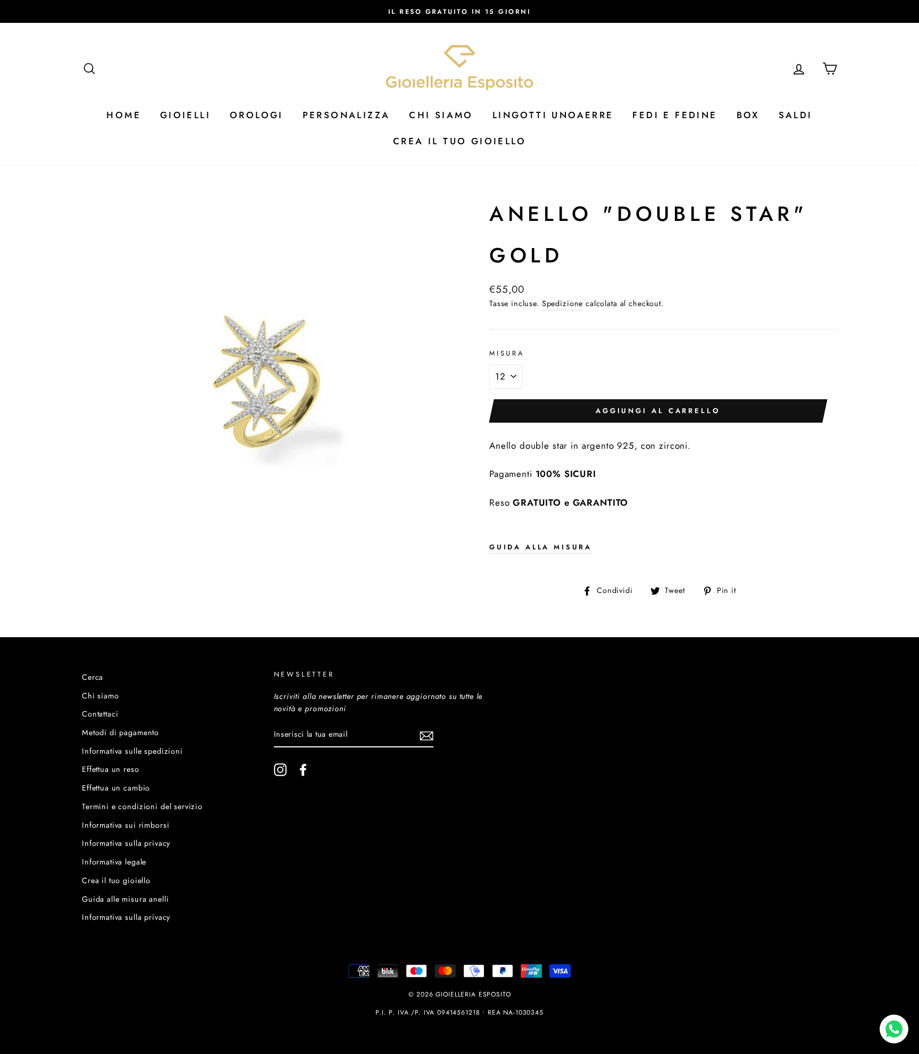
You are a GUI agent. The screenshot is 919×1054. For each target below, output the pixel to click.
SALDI (796, 115)
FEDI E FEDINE (674, 115)
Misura (506, 353)
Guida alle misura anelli (125, 899)
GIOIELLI (185, 115)
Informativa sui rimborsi (125, 825)
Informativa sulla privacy (126, 843)
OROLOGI (256, 115)
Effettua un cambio (116, 788)
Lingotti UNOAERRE (553, 115)
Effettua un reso (110, 769)
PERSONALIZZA (346, 115)
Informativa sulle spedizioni (132, 751)
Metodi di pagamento (120, 732)
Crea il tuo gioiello (116, 880)
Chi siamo (100, 695)
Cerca (92, 677)
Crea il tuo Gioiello (459, 141)
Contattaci (100, 714)
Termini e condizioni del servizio (142, 806)
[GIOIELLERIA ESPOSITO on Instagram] (280, 770)
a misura (540, 547)
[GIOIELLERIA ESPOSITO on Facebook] (303, 770)
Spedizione (562, 303)
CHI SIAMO (441, 115)
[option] (459, 11)
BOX (748, 115)
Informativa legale (114, 862)
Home (123, 115)
